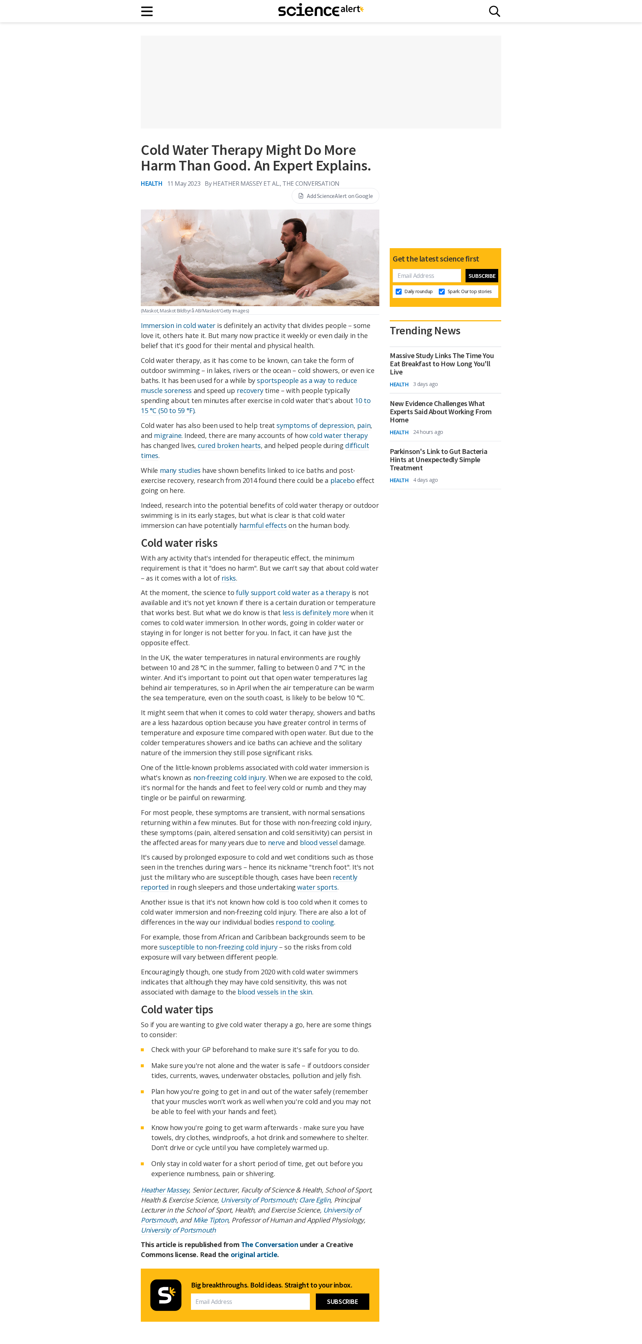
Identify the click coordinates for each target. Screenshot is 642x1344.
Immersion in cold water (179, 325)
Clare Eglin (315, 1199)
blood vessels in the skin (274, 991)
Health (152, 183)
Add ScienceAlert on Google (340, 195)
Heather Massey (165, 1189)
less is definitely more (315, 612)
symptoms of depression (314, 425)
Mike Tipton (210, 1219)
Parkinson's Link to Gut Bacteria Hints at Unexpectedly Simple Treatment (438, 459)
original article (254, 1254)
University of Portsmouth (258, 1199)
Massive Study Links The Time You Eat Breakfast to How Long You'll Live (442, 363)
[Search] (494, 11)
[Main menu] (147, 11)
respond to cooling (305, 922)
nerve (276, 842)
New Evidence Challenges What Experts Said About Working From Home (441, 411)
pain (363, 425)
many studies (180, 470)
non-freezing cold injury (229, 777)
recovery (250, 390)
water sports (317, 887)
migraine (167, 435)
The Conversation (269, 1244)
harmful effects (263, 525)
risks (228, 578)
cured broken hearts (229, 445)
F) (191, 410)
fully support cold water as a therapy (293, 592)
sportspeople (277, 380)
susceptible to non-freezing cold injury (218, 946)
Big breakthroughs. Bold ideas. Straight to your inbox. (271, 1285)
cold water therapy (338, 435)
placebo (342, 480)
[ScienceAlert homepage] (321, 11)
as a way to (317, 380)
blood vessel (319, 842)
